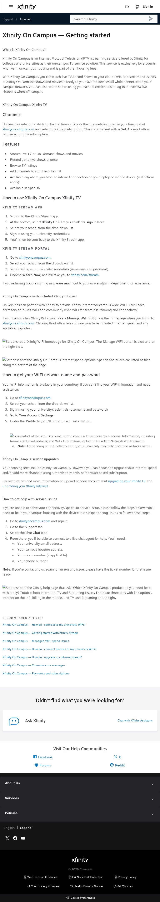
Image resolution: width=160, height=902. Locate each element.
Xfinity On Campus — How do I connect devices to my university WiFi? (49, 649)
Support (8, 19)
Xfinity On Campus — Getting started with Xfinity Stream (41, 633)
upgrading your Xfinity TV (127, 481)
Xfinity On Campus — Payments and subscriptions (36, 673)
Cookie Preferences (83, 898)
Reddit (120, 765)
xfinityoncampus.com (18, 129)
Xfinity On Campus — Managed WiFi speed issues (36, 641)
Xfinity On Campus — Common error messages (34, 665)
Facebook (45, 757)
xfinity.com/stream (85, 275)
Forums (45, 765)
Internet (25, 19)
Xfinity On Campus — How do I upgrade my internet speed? (42, 657)
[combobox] (114, 19)
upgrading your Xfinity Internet (25, 486)
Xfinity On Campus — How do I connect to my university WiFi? (44, 625)
